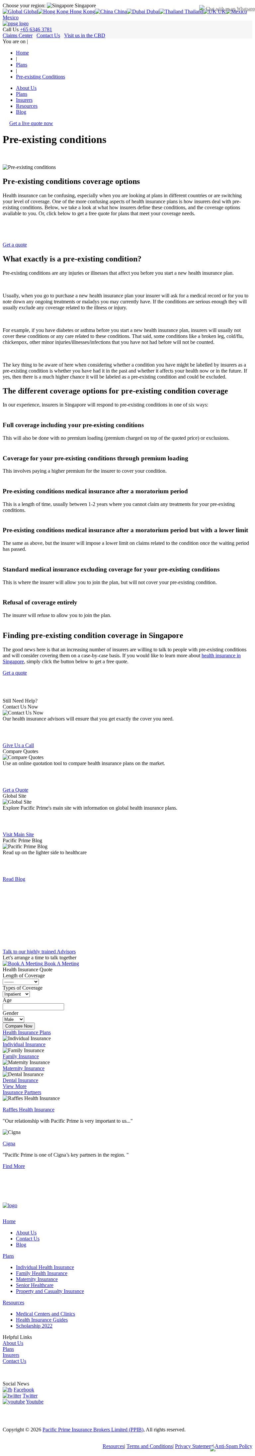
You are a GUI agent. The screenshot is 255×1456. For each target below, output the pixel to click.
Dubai (152, 11)
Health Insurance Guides (42, 1320)
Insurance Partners (22, 1092)
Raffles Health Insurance (28, 1109)
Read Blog (14, 879)
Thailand (193, 11)
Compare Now (18, 1026)
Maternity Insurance (23, 1068)
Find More (14, 1166)
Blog (21, 112)
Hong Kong (81, 11)
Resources (27, 106)
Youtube (34, 1401)
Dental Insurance (20, 1080)
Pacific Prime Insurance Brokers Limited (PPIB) (92, 1429)
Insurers (24, 100)
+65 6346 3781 (36, 29)
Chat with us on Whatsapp (230, 8)
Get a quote (15, 244)
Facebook (24, 1389)
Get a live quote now (31, 123)
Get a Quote (15, 790)
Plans (21, 94)
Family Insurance (21, 1056)
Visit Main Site (18, 834)
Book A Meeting (61, 963)
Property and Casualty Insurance (50, 1291)
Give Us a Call (18, 745)
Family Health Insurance (41, 1273)
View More (15, 1086)
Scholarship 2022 (34, 1326)
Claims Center (18, 35)
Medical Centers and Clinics (45, 1314)
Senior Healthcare (34, 1285)
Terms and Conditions (150, 1446)
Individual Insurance (24, 1044)
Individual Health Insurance (45, 1267)
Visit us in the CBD (84, 35)
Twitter (30, 1395)
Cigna (9, 1143)
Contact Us (48, 35)
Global (30, 11)
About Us (26, 88)
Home (9, 1221)
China (120, 11)
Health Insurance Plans (27, 1032)
